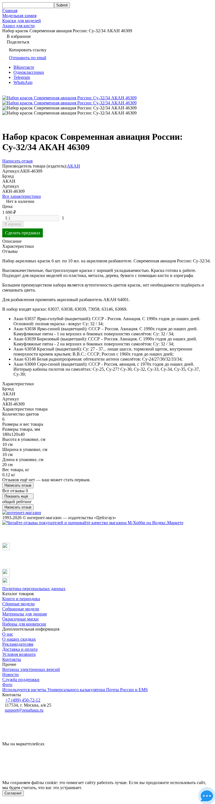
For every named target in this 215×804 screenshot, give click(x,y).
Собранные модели (20, 608)
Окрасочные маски (20, 619)
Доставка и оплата (20, 649)
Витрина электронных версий (31, 669)
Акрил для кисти (18, 25)
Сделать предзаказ (22, 232)
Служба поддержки (20, 679)
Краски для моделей (21, 20)
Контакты (11, 659)
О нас (7, 634)
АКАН (73, 166)
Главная (9, 10)
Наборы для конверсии (24, 624)
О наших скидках (19, 639)
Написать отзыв (17, 485)
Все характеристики (21, 196)
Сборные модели (18, 603)
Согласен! (13, 793)
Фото (7, 684)
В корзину (12, 224)
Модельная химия (19, 15)
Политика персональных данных (34, 588)
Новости (10, 674)
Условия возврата (19, 654)
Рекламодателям (17, 644)
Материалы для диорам (24, 613)
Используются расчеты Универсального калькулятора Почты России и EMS (75, 689)
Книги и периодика (21, 598)
